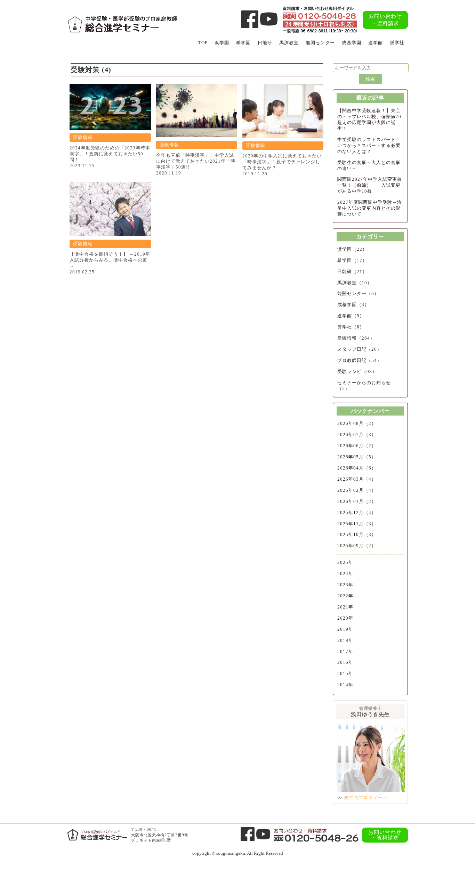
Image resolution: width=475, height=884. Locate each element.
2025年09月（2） (356, 545)
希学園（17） (352, 260)
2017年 (345, 651)
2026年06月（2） (356, 445)
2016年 (345, 662)
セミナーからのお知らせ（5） (364, 385)
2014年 (345, 684)
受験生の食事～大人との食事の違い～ (369, 165)
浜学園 (222, 42)
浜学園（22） (352, 249)
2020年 (345, 618)
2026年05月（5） (356, 456)
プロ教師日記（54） (359, 360)
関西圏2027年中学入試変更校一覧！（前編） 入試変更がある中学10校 (369, 185)
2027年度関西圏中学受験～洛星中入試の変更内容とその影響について (369, 208)
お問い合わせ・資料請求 (385, 19)
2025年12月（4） (356, 512)
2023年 (345, 584)
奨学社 (397, 42)
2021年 (345, 607)
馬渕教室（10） (354, 282)
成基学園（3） (353, 304)
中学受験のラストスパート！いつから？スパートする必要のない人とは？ (369, 145)
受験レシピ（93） (357, 371)
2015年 (345, 673)
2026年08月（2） (356, 423)
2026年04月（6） (356, 468)
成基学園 (351, 42)
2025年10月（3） (356, 534)
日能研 (265, 42)
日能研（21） (352, 271)
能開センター (320, 42)
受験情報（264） (356, 338)
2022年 (345, 595)
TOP (203, 42)
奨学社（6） (350, 326)
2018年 (345, 640)
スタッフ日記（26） (359, 349)
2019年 (345, 629)
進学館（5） (350, 315)
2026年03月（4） (356, 479)
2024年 (345, 573)
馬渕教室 (289, 42)
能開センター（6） (358, 293)
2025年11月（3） (356, 523)
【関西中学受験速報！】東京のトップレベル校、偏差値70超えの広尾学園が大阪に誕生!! (369, 119)
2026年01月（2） (356, 501)
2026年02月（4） (356, 490)
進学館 (375, 42)
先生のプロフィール (366, 797)
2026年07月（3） (356, 434)
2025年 (345, 562)
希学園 (243, 42)
